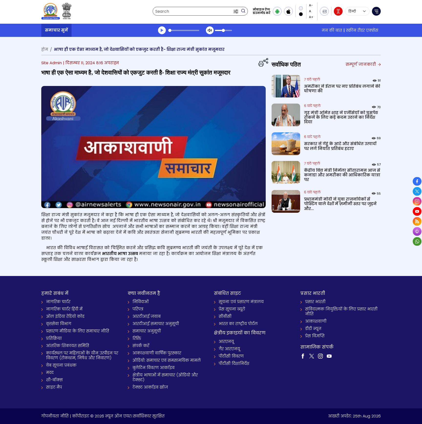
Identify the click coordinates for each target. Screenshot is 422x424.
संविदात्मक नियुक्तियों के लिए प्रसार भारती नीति (341, 311)
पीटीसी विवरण (231, 356)
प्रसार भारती (315, 302)
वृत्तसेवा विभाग (58, 324)
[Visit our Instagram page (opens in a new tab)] (320, 356)
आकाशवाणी (316, 321)
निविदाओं (141, 302)
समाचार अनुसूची (147, 331)
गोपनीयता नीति (55, 416)
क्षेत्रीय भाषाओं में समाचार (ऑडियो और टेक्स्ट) (165, 377)
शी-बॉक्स (54, 380)
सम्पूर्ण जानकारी (361, 64)
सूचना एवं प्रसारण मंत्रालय (241, 302)
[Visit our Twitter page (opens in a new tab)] (311, 356)
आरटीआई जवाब (147, 316)
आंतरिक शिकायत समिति (67, 346)
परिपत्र (138, 309)
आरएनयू (226, 341)
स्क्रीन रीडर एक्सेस (362, 30)
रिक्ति (137, 338)
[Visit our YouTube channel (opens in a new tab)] (329, 356)
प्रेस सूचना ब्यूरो (232, 309)
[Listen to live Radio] (338, 11)
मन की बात (332, 30)
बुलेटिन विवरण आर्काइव (154, 368)
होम (44, 49)
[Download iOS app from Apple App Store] (288, 11)
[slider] (183, 30)
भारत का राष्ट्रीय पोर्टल (238, 324)
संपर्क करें (141, 346)
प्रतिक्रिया (54, 338)
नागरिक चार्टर (58, 302)
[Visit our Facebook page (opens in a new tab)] (302, 356)
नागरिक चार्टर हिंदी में (64, 309)
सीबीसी (225, 316)
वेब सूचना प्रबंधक (61, 365)
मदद (49, 372)
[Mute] (210, 30)
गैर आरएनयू (229, 349)
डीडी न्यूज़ (313, 328)
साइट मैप (54, 387)
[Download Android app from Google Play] (277, 11)
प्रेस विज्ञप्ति (315, 336)
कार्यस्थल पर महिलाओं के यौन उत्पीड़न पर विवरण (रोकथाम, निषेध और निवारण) (82, 355)
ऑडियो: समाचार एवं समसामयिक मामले (167, 360)
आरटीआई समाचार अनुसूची (156, 324)
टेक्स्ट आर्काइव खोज (150, 387)
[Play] (162, 30)
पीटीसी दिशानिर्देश (234, 363)
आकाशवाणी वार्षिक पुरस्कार (157, 353)
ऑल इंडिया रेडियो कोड (65, 316)
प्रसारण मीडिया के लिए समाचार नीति (77, 331)
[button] (236, 11)
